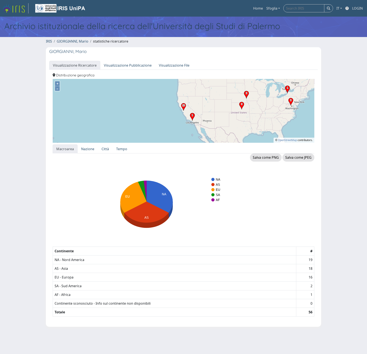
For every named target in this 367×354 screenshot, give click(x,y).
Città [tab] (105, 149)
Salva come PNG (266, 157)
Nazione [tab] (87, 149)
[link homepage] (15, 8)
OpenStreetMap (287, 140)
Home (258, 8)
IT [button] (337, 8)
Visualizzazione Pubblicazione (128, 65)
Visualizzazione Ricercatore (75, 65)
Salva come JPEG (298, 157)
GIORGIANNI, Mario (72, 41)
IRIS (49, 41)
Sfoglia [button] (271, 8)
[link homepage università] (60, 8)
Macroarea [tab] (65, 149)
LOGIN (357, 8)
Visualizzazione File (174, 65)
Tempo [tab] (121, 149)
